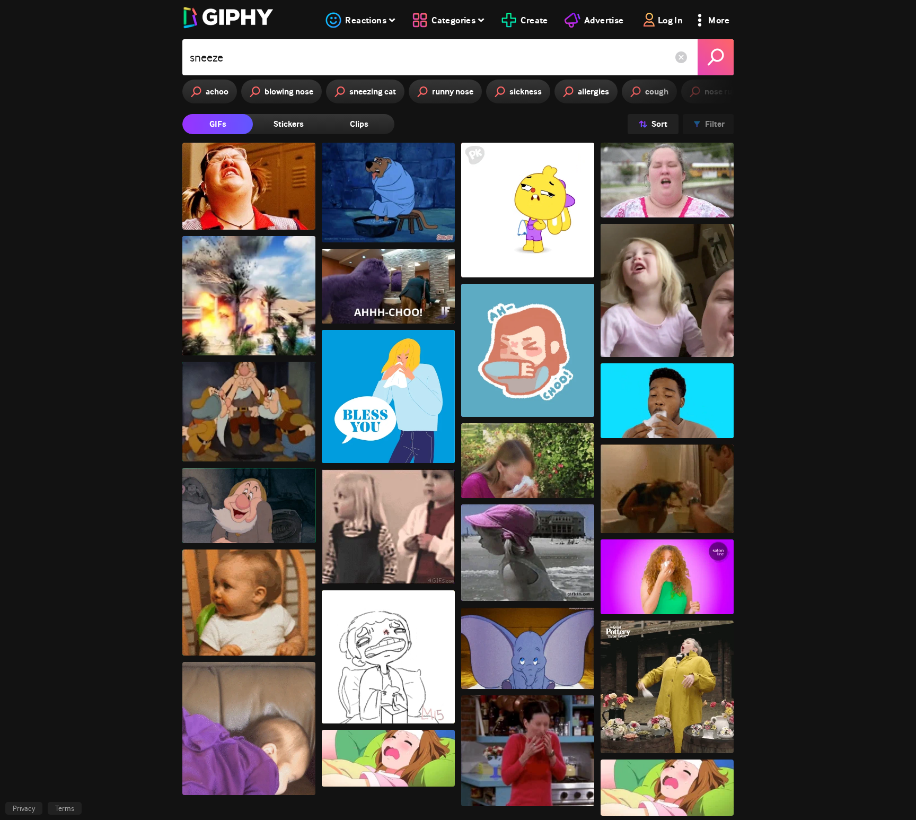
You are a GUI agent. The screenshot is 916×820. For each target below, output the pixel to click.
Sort (659, 124)
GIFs (217, 124)
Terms (64, 808)
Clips (359, 124)
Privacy (24, 808)
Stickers (289, 124)
